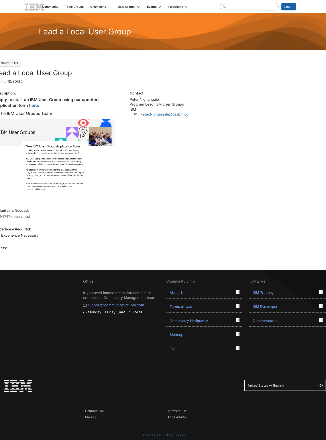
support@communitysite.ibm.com (116, 305)
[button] (100, 6)
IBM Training (263, 292)
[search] (224, 6)
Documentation (266, 320)
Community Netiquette (189, 320)
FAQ (173, 349)
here (33, 105)
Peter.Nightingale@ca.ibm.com (166, 114)
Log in (288, 6)
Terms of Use (181, 306)
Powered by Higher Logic (163, 434)
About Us (177, 292)
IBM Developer (265, 306)
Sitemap (176, 334)
